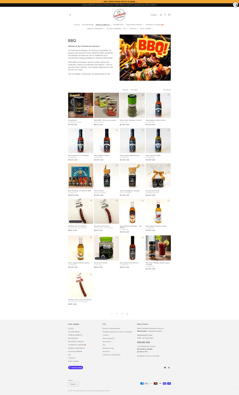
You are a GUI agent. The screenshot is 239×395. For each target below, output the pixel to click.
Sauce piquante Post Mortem (129, 263)
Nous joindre (107, 341)
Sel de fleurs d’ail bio (100, 263)
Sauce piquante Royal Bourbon (129, 155)
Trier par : (125, 90)
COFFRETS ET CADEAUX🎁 (77, 345)
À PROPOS (71, 358)
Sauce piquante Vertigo (153, 155)
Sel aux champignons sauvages (130, 190)
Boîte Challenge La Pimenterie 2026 (79, 190)
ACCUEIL (71, 328)
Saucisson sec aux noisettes (77, 226)
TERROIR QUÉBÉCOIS (75, 335)
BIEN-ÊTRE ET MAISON (75, 341)
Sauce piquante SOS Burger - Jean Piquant (131, 226)
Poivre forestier (99, 190)
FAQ (69, 355)
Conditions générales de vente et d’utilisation (117, 332)
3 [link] (127, 313)
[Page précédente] (112, 313)
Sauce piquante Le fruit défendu (78, 155)
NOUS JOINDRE (73, 361)
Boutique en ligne (108, 348)
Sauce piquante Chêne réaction (156, 120)
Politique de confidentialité (111, 355)
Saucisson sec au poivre (101, 226)
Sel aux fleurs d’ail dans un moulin (130, 120)
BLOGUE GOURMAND (75, 351)
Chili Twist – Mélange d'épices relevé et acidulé (157, 263)
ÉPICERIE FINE (73, 338)
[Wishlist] (165, 15)
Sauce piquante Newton (101, 155)
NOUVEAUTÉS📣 (73, 332)
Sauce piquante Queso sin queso (156, 226)
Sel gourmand (72, 120)
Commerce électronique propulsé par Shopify (97, 390)
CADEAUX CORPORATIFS (76, 348)
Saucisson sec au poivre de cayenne (79, 299)
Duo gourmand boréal (152, 190)
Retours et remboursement (111, 328)
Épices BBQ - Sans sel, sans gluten (105, 120)
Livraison (105, 335)
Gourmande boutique (78, 390)
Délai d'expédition (109, 338)
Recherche (106, 351)
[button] (70, 15)
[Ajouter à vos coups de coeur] (91, 95)
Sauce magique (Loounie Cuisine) (78, 263)
